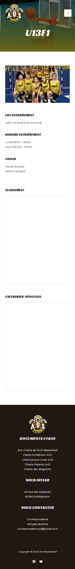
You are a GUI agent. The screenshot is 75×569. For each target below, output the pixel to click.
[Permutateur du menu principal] (68, 13)
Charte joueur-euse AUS (37, 459)
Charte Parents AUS (37, 464)
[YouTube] (41, 561)
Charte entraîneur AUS (37, 454)
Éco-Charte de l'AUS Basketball (38, 450)
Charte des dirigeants (37, 469)
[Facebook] (34, 561)
